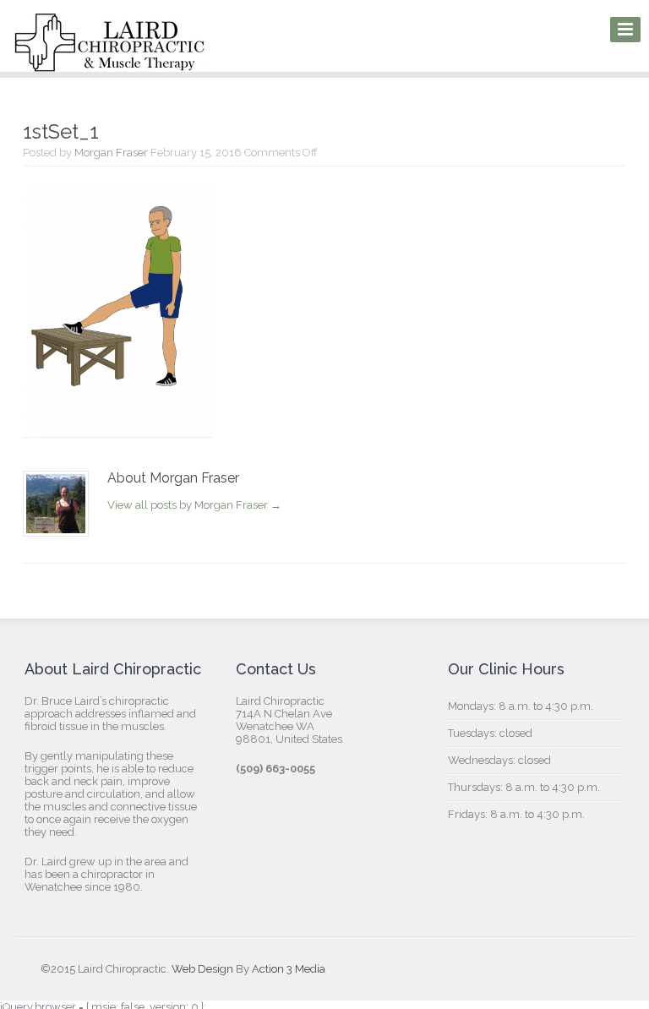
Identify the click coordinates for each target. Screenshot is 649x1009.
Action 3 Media (288, 969)
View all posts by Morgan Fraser (194, 505)
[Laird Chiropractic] (109, 60)
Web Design (202, 969)
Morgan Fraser (111, 152)
